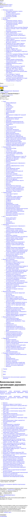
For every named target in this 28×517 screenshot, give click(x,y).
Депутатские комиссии (12, 169)
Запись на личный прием (12, 343)
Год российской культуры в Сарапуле (15, 66)
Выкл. (11, 4)
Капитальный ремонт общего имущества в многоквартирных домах (14, 421)
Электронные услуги (11, 325)
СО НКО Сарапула (11, 12)
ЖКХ (7, 113)
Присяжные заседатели (12, 215)
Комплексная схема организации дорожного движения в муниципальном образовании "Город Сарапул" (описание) (14, 392)
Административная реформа (13, 197)
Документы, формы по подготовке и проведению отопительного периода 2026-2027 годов (15, 405)
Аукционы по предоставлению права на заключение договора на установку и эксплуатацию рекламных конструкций (16, 277)
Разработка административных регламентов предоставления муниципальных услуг (14, 336)
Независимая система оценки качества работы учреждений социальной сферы (16, 138)
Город (4, 101)
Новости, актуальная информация (14, 365)
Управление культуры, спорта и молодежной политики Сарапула (14, 21)
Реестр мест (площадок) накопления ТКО (13, 452)
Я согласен (3, 514)
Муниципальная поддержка (13, 13)
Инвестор (8, 357)
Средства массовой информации (14, 177)
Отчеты (8, 220)
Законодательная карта (12, 255)
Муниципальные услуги (9, 317)
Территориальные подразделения (14, 136)
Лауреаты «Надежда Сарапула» (14, 50)
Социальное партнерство (12, 129)
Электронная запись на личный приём (16, 345)
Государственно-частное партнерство (15, 363)
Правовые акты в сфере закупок (14, 296)
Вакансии (8, 184)
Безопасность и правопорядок (13, 131)
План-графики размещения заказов (15, 298)
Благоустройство (10, 112)
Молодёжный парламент (12, 159)
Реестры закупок (10, 295)
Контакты (8, 201)
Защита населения (10, 132)
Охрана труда (9, 128)
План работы (9, 181)
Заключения (9, 222)
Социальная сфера (10, 110)
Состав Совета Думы (11, 151)
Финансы (8, 109)
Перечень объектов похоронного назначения (14, 456)
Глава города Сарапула (12, 193)
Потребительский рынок (12, 359)
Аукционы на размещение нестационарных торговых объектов (15, 280)
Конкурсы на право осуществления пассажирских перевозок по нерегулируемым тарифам (15, 263)
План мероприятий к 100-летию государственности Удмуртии (14, 80)
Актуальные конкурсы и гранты (14, 11)
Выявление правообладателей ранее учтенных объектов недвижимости (15, 145)
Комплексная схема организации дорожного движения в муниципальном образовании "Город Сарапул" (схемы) (14, 398)
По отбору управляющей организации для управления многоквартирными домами (17, 270)
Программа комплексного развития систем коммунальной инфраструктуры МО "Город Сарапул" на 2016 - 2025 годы (14, 440)
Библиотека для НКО (11, 16)
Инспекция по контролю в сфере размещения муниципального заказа (15, 308)
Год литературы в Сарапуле (13, 74)
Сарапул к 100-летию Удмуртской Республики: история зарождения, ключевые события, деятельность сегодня (16, 77)
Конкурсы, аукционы (11, 361)
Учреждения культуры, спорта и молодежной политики (14, 24)
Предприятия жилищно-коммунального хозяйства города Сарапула (13, 415)
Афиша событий (10, 26)
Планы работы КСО (11, 218)
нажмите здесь (7, 512)
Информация (9, 203)
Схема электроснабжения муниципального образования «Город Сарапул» (14, 431)
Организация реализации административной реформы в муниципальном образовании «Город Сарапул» (15, 320)
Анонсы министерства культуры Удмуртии (17, 27)
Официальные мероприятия (13, 205)
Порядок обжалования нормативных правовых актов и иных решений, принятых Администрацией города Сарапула (15, 244)
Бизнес (7, 355)
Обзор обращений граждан (13, 168)
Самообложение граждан (12, 118)
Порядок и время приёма (12, 341)
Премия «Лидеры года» (12, 48)
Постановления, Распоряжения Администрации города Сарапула (14, 229)
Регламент (8, 167)
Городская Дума (7, 147)
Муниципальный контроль (13, 207)
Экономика (9, 108)
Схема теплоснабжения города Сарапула (13, 427)
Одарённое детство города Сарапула (15, 43)
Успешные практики (11, 15)
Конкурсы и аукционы (8, 259)
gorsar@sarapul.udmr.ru (8, 95)
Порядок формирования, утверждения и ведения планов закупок (16, 312)
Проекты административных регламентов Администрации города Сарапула (16, 237)
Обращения (6, 338)
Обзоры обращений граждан (13, 346)
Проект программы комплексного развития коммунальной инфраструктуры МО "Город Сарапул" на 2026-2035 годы (14, 444)
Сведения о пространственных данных (16, 143)
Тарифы (5, 423)
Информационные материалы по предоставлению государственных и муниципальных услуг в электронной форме (15, 328)
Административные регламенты (14, 333)
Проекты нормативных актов (13, 310)
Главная (5, 369)
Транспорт (8, 120)
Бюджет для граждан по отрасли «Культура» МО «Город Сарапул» (14, 68)
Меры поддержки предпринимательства (16, 354)
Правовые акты (10, 323)
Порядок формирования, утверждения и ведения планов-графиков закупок (16, 315)
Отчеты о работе (10, 172)
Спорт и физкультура (11, 32)
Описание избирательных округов (15, 180)
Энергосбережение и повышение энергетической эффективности (11, 425)
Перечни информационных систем (15, 165)
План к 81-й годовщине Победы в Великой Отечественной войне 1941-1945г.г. (17, 54)
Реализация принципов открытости (15, 213)
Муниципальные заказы (9, 291)
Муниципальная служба (12, 204)
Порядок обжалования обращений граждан (17, 342)
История (8, 104)
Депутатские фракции (11, 179)
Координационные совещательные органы (17, 208)
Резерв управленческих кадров (14, 141)
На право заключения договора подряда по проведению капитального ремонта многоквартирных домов (17, 267)
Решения (8, 161)
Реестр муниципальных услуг (13, 331)
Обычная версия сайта (5, 6)
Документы (6, 224)
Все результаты (4, 86)
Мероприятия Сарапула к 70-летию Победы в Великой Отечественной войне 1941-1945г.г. (16, 71)
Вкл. (8, 4)
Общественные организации (13, 140)
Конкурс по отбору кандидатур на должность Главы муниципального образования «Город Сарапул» (15, 190)
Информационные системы (13, 199)
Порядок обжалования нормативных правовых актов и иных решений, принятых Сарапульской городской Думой (17, 249)
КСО (4, 216)
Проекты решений (10, 160)
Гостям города (6, 18)
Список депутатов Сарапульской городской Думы (14, 154)
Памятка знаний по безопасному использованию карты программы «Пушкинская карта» (14, 61)
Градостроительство (11, 127)
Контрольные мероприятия (10, 437)
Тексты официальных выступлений (15, 211)
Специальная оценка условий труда (15, 187)
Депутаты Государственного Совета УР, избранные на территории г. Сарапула (16, 157)
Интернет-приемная (11, 339)
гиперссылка (11, 489)
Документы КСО (10, 223)
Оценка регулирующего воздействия (15, 362)
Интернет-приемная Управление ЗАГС (16, 347)
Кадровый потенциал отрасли (13, 31)
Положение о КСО (11, 219)
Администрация (7, 192)
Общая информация (11, 102)
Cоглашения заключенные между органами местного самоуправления (15, 257)
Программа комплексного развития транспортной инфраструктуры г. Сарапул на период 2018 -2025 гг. (14, 448)
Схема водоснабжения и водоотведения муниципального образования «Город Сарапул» (15, 429)
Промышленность (10, 358)
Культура (5, 19)
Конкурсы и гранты (8, 9)
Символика (9, 105)
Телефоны (8, 200)
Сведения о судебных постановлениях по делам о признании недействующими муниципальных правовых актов (16, 253)
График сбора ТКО (8, 451)
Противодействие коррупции (13, 135)
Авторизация (3, 516)
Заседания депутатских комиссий (14, 171)
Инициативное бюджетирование (14, 117)
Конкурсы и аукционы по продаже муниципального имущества (15, 273)
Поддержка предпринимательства (14, 121)
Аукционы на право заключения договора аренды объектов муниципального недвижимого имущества (16, 283)
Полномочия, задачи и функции (14, 152)
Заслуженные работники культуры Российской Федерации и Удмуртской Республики (15, 46)
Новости (8, 183)
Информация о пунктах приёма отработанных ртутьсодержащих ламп (15, 454)
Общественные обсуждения (10, 413)
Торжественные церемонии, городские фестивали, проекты (16, 41)
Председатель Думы (11, 148)
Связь (7, 125)
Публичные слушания (11, 173)
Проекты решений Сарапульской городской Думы (14, 240)
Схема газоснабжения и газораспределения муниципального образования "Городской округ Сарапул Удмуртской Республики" (15, 435)
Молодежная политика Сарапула (14, 34)
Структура (8, 149)
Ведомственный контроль (12, 133)
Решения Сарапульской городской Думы (16, 231)
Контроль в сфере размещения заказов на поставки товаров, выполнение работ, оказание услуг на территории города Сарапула (16, 304)
